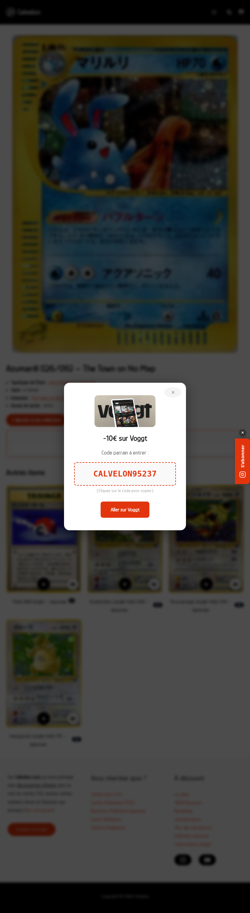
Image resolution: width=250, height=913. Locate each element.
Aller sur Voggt (125, 510)
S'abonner (242, 455)
